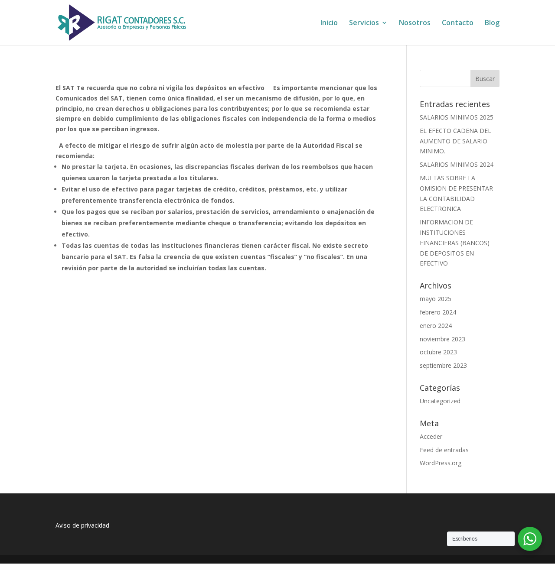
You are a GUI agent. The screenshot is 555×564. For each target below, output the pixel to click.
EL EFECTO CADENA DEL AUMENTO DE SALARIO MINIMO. (455, 141)
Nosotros (415, 23)
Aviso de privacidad (82, 525)
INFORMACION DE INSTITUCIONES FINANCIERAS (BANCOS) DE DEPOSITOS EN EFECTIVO (455, 242)
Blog (492, 23)
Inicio (329, 23)
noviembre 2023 (442, 339)
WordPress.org (440, 463)
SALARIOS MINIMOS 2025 (456, 117)
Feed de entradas (444, 450)
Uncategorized (440, 401)
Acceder (431, 436)
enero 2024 (436, 325)
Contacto (457, 23)
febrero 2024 (438, 312)
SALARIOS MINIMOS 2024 (456, 164)
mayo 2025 (435, 299)
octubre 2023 (438, 352)
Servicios (364, 23)
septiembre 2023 (443, 365)
